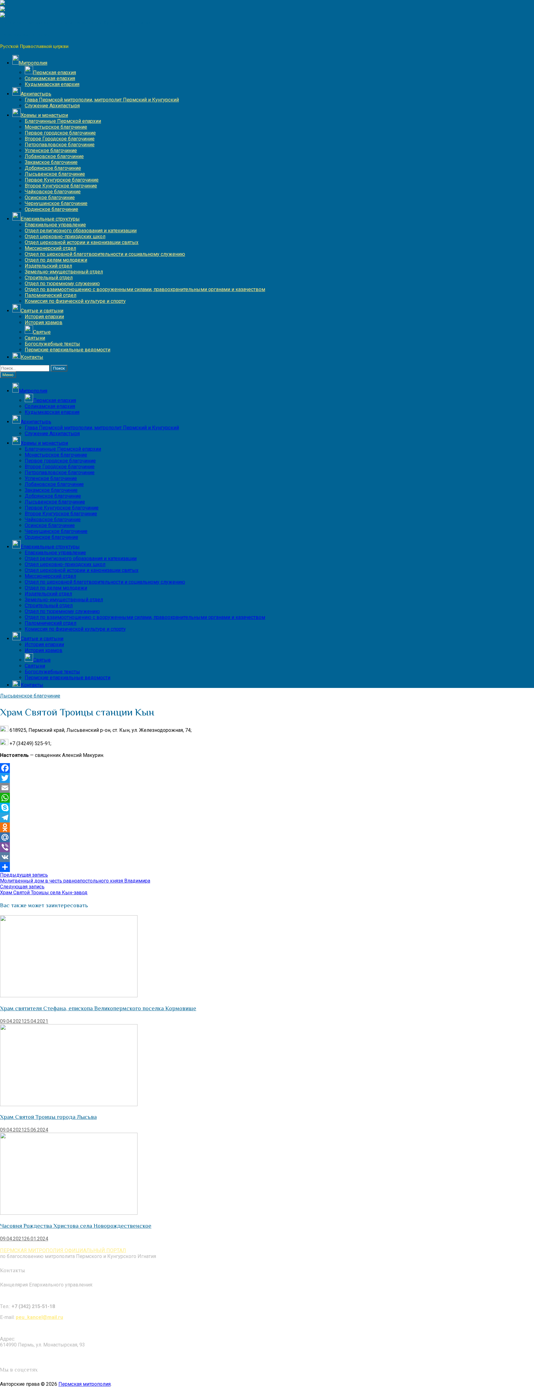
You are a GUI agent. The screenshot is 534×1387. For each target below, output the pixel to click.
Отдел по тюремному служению (62, 283)
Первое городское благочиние (60, 133)
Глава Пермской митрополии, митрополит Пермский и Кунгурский (102, 100)
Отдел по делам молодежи (56, 260)
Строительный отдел (49, 278)
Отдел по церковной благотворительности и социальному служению (105, 254)
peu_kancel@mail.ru (39, 1317)
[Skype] (267, 808)
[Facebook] (267, 768)
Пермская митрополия (84, 1384)
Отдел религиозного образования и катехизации (81, 231)
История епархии (44, 317)
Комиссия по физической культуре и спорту (75, 301)
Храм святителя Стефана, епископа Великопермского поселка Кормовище (98, 1008)
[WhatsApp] (267, 798)
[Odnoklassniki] (267, 827)
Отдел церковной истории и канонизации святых (81, 242)
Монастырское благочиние (56, 127)
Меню (8, 374)
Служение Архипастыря (52, 106)
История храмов (43, 322)
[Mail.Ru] (267, 837)
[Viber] (267, 847)
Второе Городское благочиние (60, 139)
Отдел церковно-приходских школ (65, 236)
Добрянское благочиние (53, 168)
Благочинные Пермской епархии (63, 121)
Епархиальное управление (55, 225)
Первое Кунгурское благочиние (62, 180)
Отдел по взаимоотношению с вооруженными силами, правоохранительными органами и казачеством (145, 289)
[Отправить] (267, 867)
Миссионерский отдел (50, 248)
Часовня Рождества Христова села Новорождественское (75, 1225)
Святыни (35, 338)
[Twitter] (267, 778)
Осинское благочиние (50, 197)
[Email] (267, 788)
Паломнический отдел (50, 295)
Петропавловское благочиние (60, 145)
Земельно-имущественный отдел (64, 272)
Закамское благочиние (51, 162)
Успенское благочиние (51, 150)
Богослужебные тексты (52, 344)
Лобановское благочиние (54, 156)
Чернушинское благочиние (56, 203)
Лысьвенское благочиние (55, 174)
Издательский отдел (48, 266)
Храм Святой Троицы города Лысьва (48, 1117)
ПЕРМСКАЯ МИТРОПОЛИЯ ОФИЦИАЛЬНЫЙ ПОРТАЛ (63, 1250)
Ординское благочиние (51, 209)
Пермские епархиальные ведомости (67, 350)
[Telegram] (267, 817)
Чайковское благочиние (53, 192)
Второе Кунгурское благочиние (61, 186)
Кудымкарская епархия (52, 84)
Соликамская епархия (50, 78)
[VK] (267, 857)
